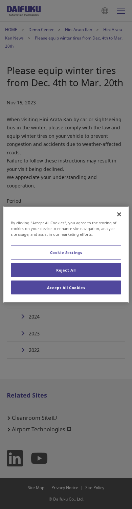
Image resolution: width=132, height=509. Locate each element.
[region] (66, 254)
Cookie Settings (66, 252)
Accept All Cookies (66, 287)
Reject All (66, 269)
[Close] (119, 214)
